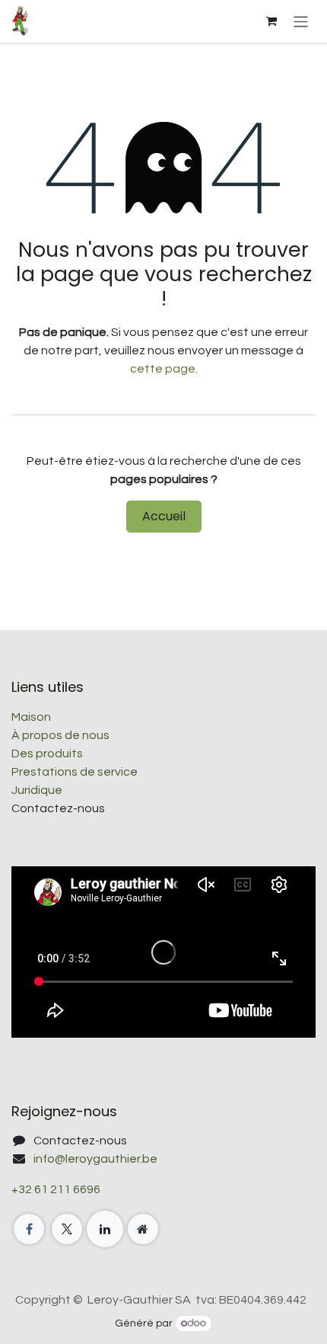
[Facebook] (29, 1229)
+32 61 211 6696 (55, 1189)
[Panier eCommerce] (271, 21)
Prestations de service (74, 772)
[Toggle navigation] (301, 21)
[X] (67, 1229)
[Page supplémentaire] (143, 1229)
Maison (31, 717)
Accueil (164, 516)
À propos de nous (60, 735)
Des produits (47, 753)
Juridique (36, 790)
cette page (162, 369)
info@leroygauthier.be (95, 1159)
